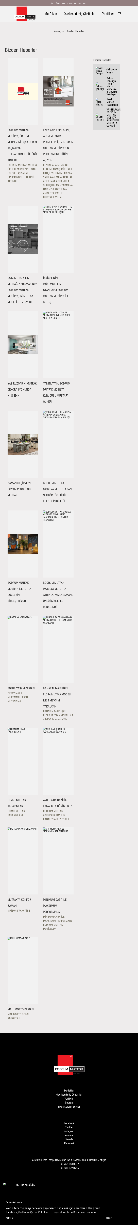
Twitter (69, 1127)
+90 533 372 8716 (69, 1168)
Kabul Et (9, 1218)
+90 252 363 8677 (69, 1164)
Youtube (69, 1135)
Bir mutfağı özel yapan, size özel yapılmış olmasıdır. (69, 3)
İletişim (69, 1102)
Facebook (69, 1123)
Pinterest (69, 1143)
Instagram (69, 1131)
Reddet (109, 1218)
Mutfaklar (50, 13)
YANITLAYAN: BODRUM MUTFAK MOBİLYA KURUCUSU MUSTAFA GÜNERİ (112, 117)
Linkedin (69, 1139)
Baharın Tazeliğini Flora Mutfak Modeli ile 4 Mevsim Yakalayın (112, 86)
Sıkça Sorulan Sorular (69, 1106)
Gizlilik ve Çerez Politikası (34, 1212)
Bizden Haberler (75, 31)
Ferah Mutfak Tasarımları (112, 102)
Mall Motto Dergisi (111, 71)
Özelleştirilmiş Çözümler (80, 13)
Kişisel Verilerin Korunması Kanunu (75, 1212)
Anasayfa (59, 31)
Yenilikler (108, 13)
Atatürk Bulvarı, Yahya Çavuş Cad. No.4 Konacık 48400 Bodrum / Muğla (69, 1160)
